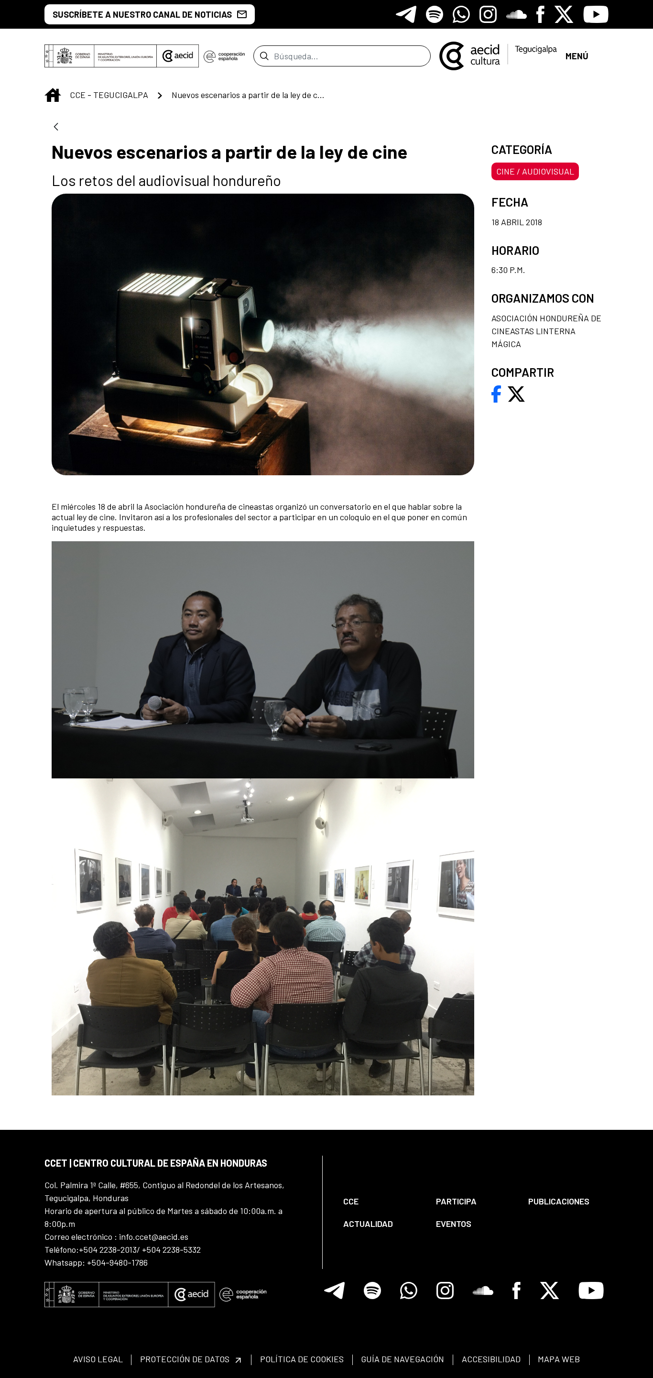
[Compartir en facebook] (496, 393)
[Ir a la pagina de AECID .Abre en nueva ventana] (178, 55)
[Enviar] (264, 56)
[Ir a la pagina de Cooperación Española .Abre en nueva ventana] (224, 56)
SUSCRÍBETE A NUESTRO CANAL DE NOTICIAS (142, 14)
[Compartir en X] (516, 393)
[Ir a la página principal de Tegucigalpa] (498, 56)
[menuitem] (381, 1201)
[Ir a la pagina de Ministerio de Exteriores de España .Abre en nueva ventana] (100, 55)
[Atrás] (56, 127)
